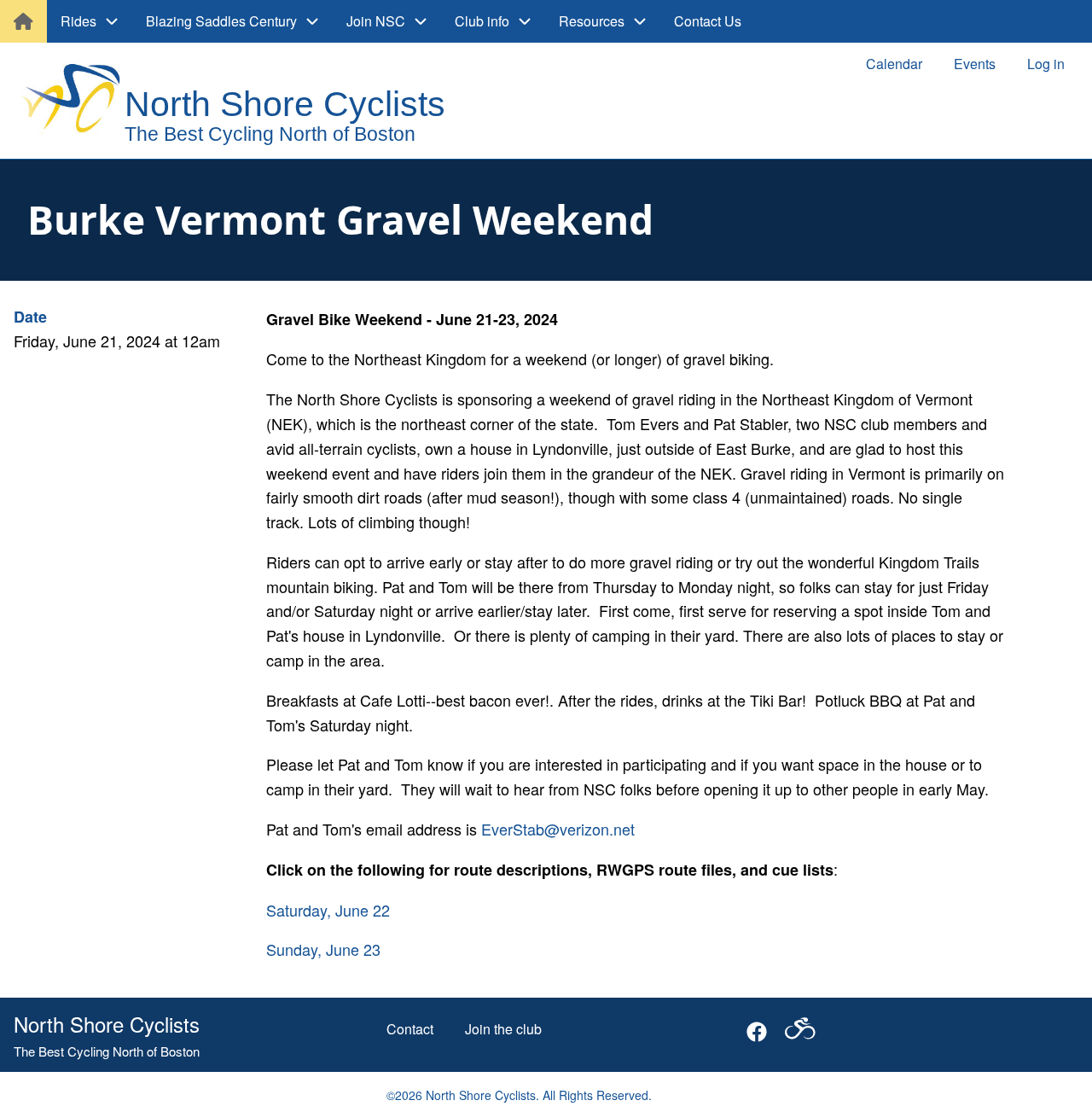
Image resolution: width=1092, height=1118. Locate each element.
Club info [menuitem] (482, 21)
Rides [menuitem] (78, 21)
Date (30, 317)
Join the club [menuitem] (503, 1029)
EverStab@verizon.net (558, 829)
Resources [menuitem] (591, 21)
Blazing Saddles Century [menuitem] (221, 21)
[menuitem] (23, 21)
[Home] (249, 102)
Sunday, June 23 (323, 949)
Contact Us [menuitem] (707, 21)
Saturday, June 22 (328, 910)
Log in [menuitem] (1046, 63)
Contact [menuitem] (409, 1029)
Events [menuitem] (975, 63)
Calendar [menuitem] (894, 63)
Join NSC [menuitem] (375, 21)
